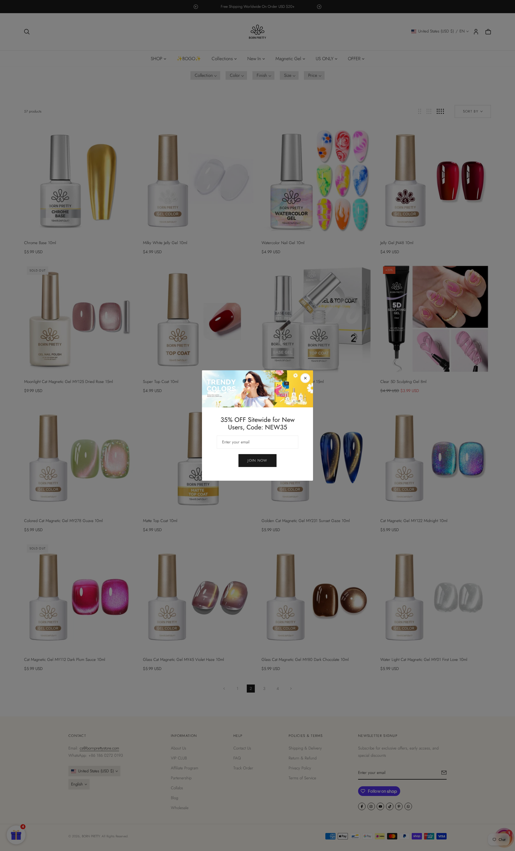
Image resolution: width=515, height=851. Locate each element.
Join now (257, 460)
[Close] (305, 378)
